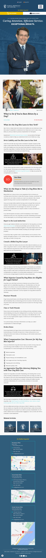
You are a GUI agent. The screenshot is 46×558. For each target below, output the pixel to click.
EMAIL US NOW (35, 13)
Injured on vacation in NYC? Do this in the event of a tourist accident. (9, 429)
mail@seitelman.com (18, 453)
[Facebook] (19, 556)
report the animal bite (9, 226)
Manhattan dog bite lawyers (22, 171)
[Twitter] (21, 556)
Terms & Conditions (19, 553)
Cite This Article (39, 120)
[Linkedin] (26, 556)
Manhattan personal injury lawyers (18, 135)
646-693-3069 (17, 517)
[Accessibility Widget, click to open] (2, 555)
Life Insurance (20, 431)
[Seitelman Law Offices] (11, 8)
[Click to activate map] (23, 470)
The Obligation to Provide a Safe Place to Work (35, 430)
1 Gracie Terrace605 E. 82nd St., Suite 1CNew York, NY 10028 (19, 513)
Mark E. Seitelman (14, 110)
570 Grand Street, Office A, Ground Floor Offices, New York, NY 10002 (19, 481)
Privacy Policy (28, 553)
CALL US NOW (12, 13)
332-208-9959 (16, 485)
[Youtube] (23, 556)
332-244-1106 (16, 451)
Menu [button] (41, 6)
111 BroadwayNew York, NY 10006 (17, 448)
